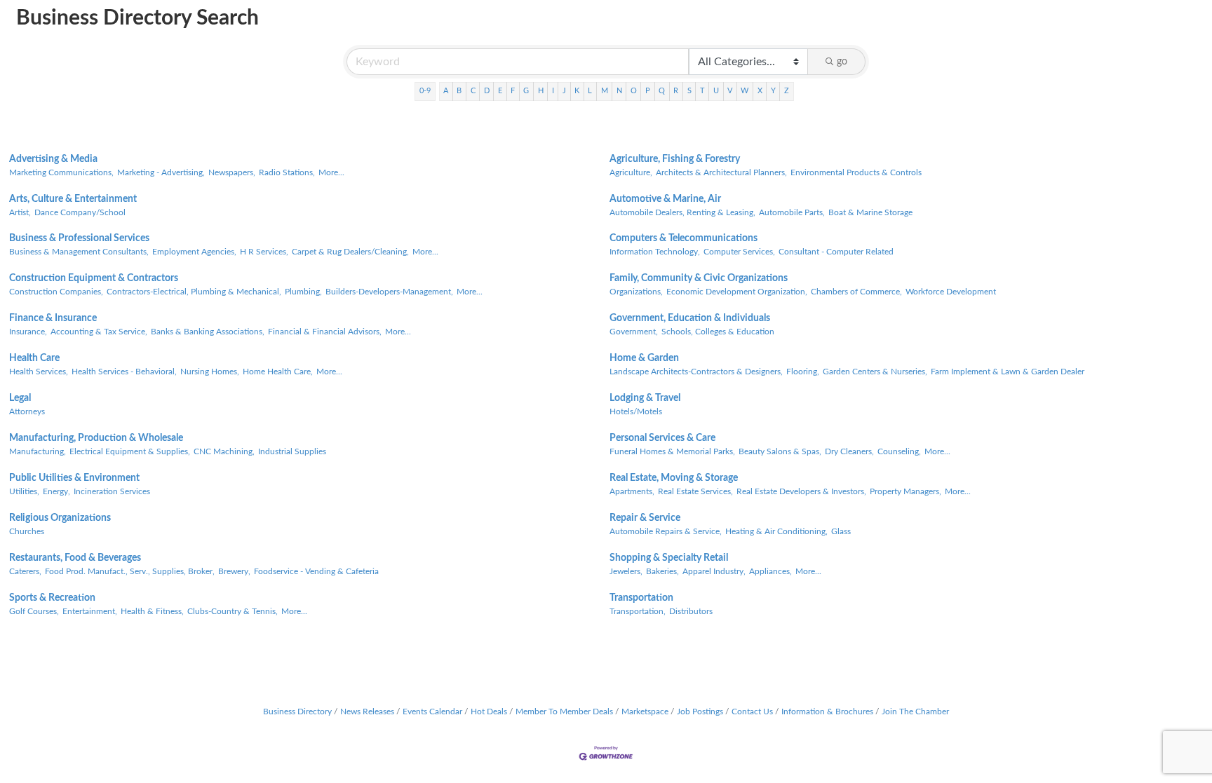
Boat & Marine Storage (870, 212)
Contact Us (752, 711)
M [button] (604, 91)
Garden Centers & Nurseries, (875, 371)
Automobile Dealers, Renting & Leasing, (682, 212)
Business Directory (297, 711)
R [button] (675, 91)
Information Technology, (655, 251)
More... (331, 172)
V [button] (729, 91)
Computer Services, (739, 251)
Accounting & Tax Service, (98, 331)
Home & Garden (644, 358)
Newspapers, (231, 172)
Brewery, (234, 571)
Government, (634, 331)
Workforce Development (950, 291)
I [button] (553, 91)
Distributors (691, 611)
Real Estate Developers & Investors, (801, 491)
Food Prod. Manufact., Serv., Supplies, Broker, (130, 571)
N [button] (619, 91)
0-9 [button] (425, 91)
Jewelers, (626, 571)
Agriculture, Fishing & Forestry (675, 159)
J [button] (564, 91)
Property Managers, (905, 491)
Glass (841, 531)
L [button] (590, 91)
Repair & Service (645, 518)
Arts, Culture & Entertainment (73, 199)
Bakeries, (662, 571)
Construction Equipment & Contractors (93, 278)
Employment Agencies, (194, 251)
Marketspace (644, 711)
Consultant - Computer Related (836, 251)
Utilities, (24, 491)
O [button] (634, 91)
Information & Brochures (827, 711)
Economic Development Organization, (736, 291)
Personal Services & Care (662, 438)
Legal (20, 398)
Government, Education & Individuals (690, 318)
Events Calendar (432, 711)
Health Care (34, 358)
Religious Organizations (60, 518)
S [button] (689, 91)
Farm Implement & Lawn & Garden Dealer (1007, 371)
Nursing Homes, (209, 371)
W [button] (744, 91)
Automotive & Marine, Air (665, 199)
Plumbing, (303, 291)
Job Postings (700, 711)
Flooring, (802, 371)
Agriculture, (631, 172)
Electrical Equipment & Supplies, (129, 451)
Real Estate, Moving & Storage (674, 478)
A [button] (445, 91)
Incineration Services (112, 491)
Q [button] (662, 91)
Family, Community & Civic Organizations (699, 278)
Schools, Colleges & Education (717, 331)
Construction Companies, (56, 291)
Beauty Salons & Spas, (780, 451)
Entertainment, (89, 611)
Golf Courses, (34, 611)
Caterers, (25, 571)
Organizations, (636, 291)
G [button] (526, 91)
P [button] (647, 91)
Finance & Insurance (53, 318)
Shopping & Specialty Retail (669, 558)
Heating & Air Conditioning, (776, 531)
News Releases (367, 711)
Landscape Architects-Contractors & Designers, (696, 371)
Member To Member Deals (564, 711)
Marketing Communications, (61, 172)
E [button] (500, 91)
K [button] (576, 91)
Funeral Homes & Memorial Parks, (672, 451)
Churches (26, 531)
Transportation (641, 598)
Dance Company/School (80, 212)
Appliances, (770, 571)
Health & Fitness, (152, 611)
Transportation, (638, 611)
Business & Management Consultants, (79, 251)
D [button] (487, 91)
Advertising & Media (53, 159)
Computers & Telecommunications (684, 238)
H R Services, (264, 251)
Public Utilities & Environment (74, 478)
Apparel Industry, (714, 571)
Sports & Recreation (52, 598)
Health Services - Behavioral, (124, 371)
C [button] (473, 91)
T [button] (702, 91)
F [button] (513, 91)
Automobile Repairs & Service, (666, 531)
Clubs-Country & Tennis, (232, 611)
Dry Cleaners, (849, 451)
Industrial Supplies (292, 451)
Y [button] (773, 91)
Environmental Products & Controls (856, 172)
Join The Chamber (915, 711)
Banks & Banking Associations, (207, 331)
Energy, (56, 491)
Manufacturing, (37, 451)
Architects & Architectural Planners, (721, 172)
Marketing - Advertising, (161, 172)
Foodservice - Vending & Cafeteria (316, 571)
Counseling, (899, 451)
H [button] (541, 91)
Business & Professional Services (79, 238)
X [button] (760, 91)
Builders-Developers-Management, (389, 291)
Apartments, (632, 491)
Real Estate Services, (695, 491)
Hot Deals (489, 711)
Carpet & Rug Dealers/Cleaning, (350, 251)
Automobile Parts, (792, 212)
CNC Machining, (224, 451)
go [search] (842, 62)
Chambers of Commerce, (856, 291)
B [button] (459, 91)
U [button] (716, 91)
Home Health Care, (278, 371)
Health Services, (38, 371)
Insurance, (28, 331)
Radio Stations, (287, 172)
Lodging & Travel (645, 398)
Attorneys (27, 411)
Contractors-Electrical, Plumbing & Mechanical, (194, 291)
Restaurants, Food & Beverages (75, 558)
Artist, (20, 212)
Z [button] (786, 91)
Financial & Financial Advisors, (325, 331)
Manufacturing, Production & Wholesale (96, 438)
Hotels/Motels (636, 411)
